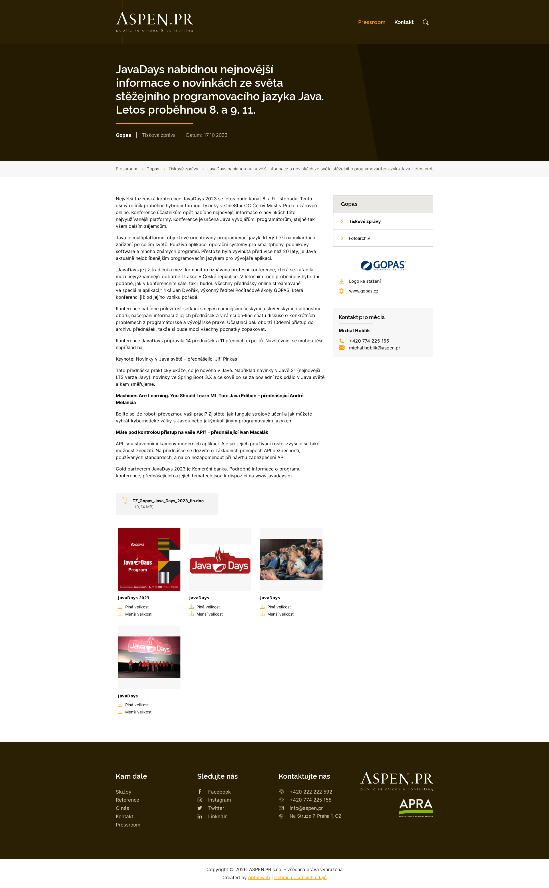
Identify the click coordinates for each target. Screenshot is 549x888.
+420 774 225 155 (369, 341)
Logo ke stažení (365, 281)
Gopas (152, 168)
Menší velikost (138, 614)
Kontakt (404, 22)
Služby (123, 792)
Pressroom (371, 22)
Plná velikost (137, 606)
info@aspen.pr (306, 808)
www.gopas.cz (363, 291)
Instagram (219, 800)
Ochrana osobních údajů (300, 877)
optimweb (259, 877)
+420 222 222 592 (311, 792)
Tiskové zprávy (183, 168)
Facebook (219, 792)
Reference (127, 800)
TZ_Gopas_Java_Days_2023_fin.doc (168, 503)
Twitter (216, 808)
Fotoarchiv (359, 238)
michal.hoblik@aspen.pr (374, 348)
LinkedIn (218, 816)
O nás (122, 808)
